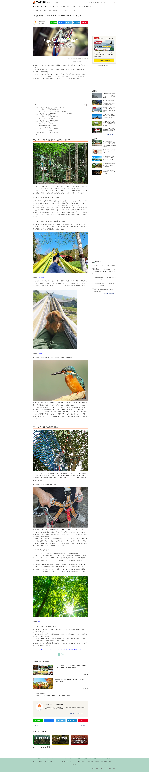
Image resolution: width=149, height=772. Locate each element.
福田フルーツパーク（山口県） (46, 123)
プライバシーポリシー (62, 761)
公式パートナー (66, 6)
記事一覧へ (72, 713)
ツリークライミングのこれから (46, 118)
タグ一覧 (48, 6)
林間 (59, 695)
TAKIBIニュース (87, 6)
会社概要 (90, 761)
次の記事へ (83, 725)
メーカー (57, 6)
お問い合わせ (104, 761)
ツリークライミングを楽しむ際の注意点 (48, 120)
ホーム (35, 761)
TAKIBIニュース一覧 (109, 293)
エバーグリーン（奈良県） (45, 127)
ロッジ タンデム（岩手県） (46, 130)
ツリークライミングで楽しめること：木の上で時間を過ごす (53, 111)
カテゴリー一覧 (38, 6)
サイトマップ (112, 761)
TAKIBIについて (42, 761)
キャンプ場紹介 (43, 10)
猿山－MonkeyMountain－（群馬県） (48, 125)
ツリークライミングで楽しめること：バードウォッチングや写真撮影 (55, 113)
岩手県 (53, 695)
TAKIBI (36, 10)
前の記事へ (37, 725)
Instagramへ (81, 713)
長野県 (68, 695)
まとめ (38, 134)
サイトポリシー (52, 761)
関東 (50, 10)
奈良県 (37, 695)
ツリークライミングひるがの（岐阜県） (48, 132)
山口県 (43, 695)
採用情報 (97, 761)
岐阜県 (48, 695)
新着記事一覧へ (110, 134)
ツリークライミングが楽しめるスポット (46, 122)
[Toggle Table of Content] (84, 105)
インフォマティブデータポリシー (78, 761)
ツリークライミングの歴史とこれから (46, 115)
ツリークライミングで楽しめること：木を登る (50, 109)
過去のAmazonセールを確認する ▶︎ (104, 65)
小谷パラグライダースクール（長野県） (48, 128)
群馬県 (63, 695)
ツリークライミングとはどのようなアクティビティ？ (50, 108)
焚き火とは (77, 6)
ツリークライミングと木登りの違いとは (48, 116)
